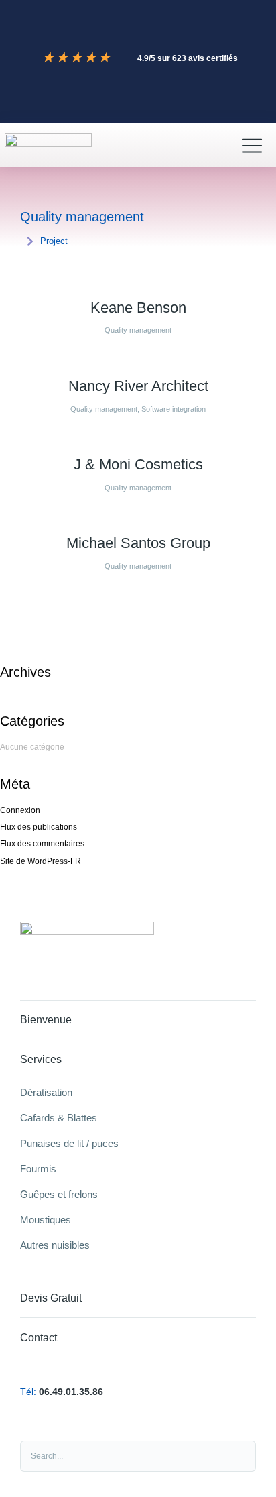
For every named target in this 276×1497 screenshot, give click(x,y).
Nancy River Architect (138, 386)
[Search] (238, 1456)
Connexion (20, 810)
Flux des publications (38, 827)
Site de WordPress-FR (40, 861)
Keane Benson (138, 307)
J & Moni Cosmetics (138, 464)
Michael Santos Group (138, 543)
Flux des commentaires (42, 843)
